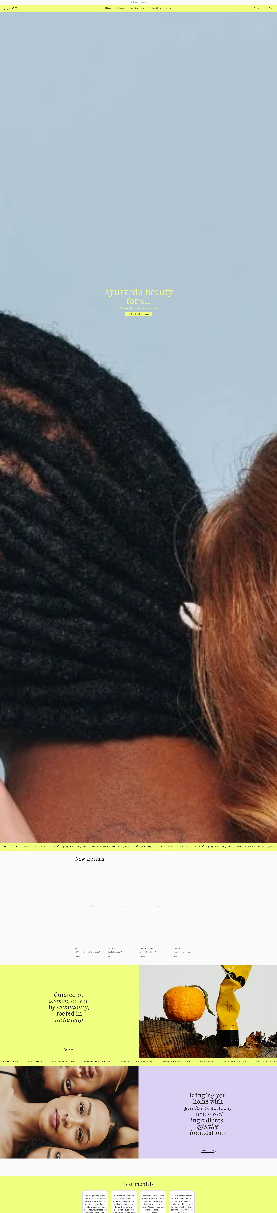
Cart (271, 8)
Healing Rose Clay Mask (182, 952)
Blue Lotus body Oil (115, 952)
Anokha (112, 949)
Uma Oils (80, 949)
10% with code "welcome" (139, 314)
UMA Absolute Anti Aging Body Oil (88, 952)
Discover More (149, 846)
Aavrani (176, 949)
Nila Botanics (147, 949)
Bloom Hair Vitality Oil (148, 952)
